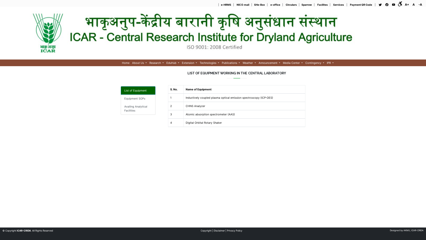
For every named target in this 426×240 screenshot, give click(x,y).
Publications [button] (230, 62)
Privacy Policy (234, 230)
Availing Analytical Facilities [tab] (135, 108)
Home (125, 62)
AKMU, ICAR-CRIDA (414, 230)
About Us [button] (138, 62)
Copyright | (207, 230)
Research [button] (155, 62)
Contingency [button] (313, 62)
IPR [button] (329, 62)
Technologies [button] (208, 62)
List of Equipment (135, 90)
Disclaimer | (220, 230)
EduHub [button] (171, 62)
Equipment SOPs (134, 98)
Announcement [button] (268, 62)
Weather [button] (248, 62)
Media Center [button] (292, 62)
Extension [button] (188, 62)
